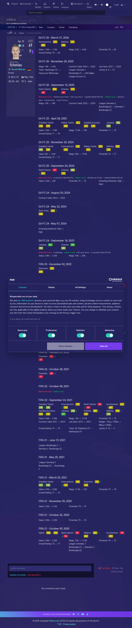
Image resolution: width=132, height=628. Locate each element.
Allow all (103, 346)
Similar (62, 27)
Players (14, 4)
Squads (47, 7)
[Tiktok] (87, 614)
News (89, 7)
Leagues (65, 7)
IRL (11, 32)
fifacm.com (54, 621)
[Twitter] (74, 614)
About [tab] (109, 287)
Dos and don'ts (34, 575)
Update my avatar (18, 575)
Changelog (73, 27)
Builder (38, 7)
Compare (51, 27)
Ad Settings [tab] (80, 287)
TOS (59, 624)
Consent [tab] (22, 287)
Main (41, 27)
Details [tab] (51, 287)
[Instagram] (78, 614)
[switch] (51, 335)
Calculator (78, 4)
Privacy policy (69, 624)
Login (116, 4)
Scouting (26, 4)
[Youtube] (83, 614)
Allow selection (65, 346)
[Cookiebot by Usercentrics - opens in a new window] (111, 280)
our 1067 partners (25, 300)
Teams (56, 7)
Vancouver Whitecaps (18, 69)
